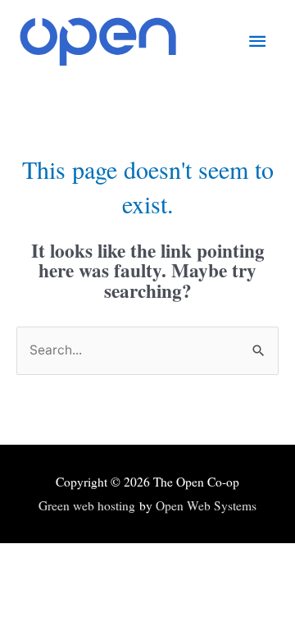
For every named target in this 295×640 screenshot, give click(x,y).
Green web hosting (87, 505)
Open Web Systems (206, 505)
